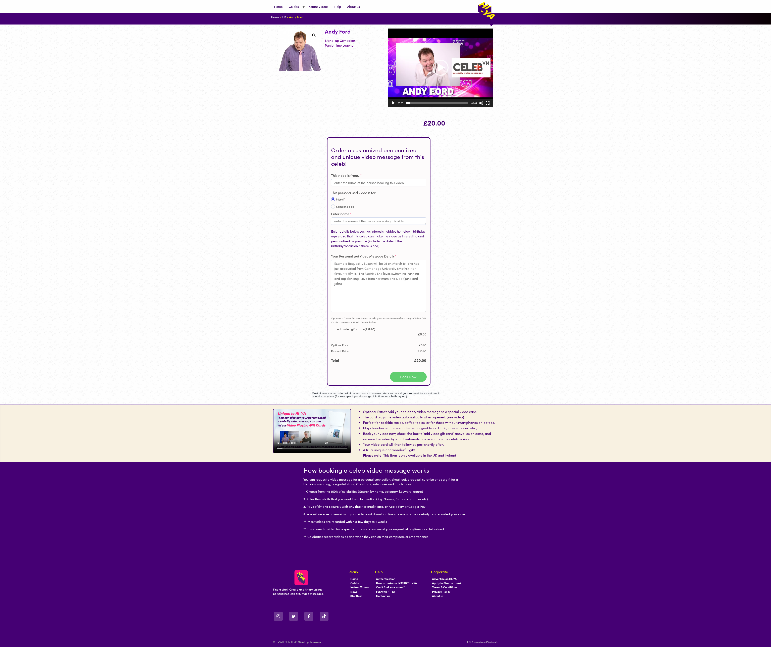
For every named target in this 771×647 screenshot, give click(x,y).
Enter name (341, 214)
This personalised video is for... (354, 193)
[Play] (393, 103)
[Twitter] (293, 616)
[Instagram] (278, 616)
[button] (314, 35)
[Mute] (481, 103)
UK (284, 17)
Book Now (408, 376)
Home (278, 6)
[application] (440, 68)
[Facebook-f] (308, 616)
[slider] (437, 103)
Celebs (294, 6)
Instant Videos (318, 6)
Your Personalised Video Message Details (363, 256)
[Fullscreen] (488, 103)
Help (337, 6)
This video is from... (346, 175)
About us (353, 6)
